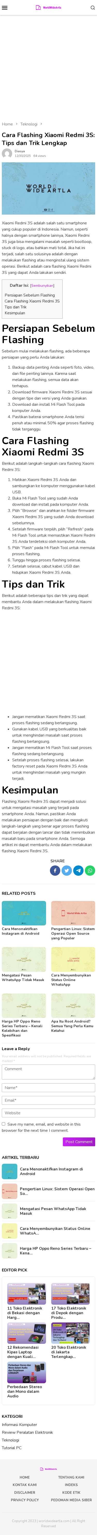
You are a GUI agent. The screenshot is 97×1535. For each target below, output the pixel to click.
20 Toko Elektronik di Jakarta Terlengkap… (68, 1352)
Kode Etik (71, 1492)
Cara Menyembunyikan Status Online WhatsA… (55, 1231)
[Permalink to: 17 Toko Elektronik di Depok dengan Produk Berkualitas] (70, 1294)
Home (25, 1477)
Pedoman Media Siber (71, 1500)
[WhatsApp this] (90, 870)
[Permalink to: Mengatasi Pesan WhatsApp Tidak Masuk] (24, 959)
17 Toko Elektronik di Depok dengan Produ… (68, 1313)
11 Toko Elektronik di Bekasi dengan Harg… (24, 1313)
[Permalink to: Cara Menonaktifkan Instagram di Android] (24, 913)
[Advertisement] (48, 66)
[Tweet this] (67, 870)
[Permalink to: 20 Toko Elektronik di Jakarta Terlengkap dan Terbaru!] (70, 1333)
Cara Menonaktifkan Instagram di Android (20, 931)
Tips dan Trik (15, 307)
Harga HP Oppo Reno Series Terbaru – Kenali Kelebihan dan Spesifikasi (22, 1028)
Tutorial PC (11, 1448)
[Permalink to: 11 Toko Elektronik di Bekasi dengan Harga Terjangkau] (26, 1294)
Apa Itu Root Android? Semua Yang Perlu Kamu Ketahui (72, 1026)
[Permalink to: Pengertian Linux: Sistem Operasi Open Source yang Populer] (73, 913)
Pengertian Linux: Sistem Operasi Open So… (57, 1191)
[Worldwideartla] (48, 7)
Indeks (71, 1485)
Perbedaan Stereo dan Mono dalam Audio (24, 1391)
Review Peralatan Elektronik (27, 1432)
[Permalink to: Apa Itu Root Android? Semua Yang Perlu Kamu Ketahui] (73, 1005)
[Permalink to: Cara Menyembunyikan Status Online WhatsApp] (73, 959)
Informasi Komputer (19, 1425)
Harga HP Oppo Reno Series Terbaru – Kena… (55, 1250)
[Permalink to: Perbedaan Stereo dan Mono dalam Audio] (26, 1372)
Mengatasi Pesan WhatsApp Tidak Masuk (23, 977)
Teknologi (10, 1440)
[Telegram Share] (78, 870)
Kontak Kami (25, 1485)
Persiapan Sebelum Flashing (30, 295)
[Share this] (55, 870)
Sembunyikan (42, 285)
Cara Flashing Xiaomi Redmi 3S (32, 301)
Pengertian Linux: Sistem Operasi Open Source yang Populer (73, 933)
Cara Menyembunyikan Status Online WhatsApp (71, 980)
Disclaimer (24, 1492)
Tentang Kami (71, 1477)
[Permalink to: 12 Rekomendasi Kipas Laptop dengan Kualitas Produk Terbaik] (26, 1333)
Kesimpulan (15, 313)
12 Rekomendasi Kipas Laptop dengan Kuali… (23, 1352)
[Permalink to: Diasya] (7, 153)
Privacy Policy (25, 1500)
